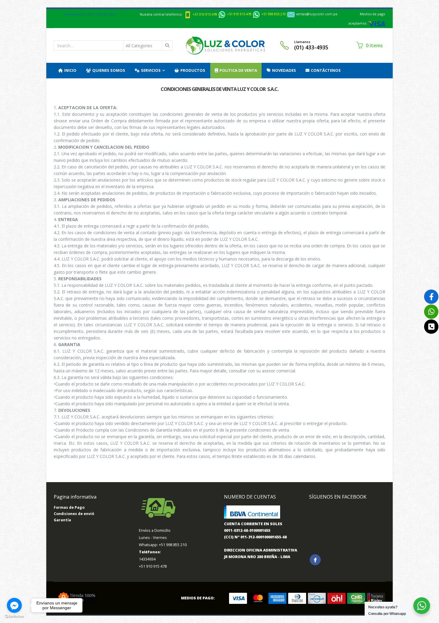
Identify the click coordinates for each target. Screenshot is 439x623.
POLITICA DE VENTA (238, 70)
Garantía (62, 520)
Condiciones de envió (74, 513)
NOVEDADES (284, 70)
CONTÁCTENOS (326, 70)
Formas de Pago (69, 507)
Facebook (315, 559)
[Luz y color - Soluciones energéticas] (225, 45)
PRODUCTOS (192, 70)
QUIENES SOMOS (108, 70)
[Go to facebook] (14, 605)
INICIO (70, 70)
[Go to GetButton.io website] (14, 617)
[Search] (167, 45)
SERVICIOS (151, 70)
